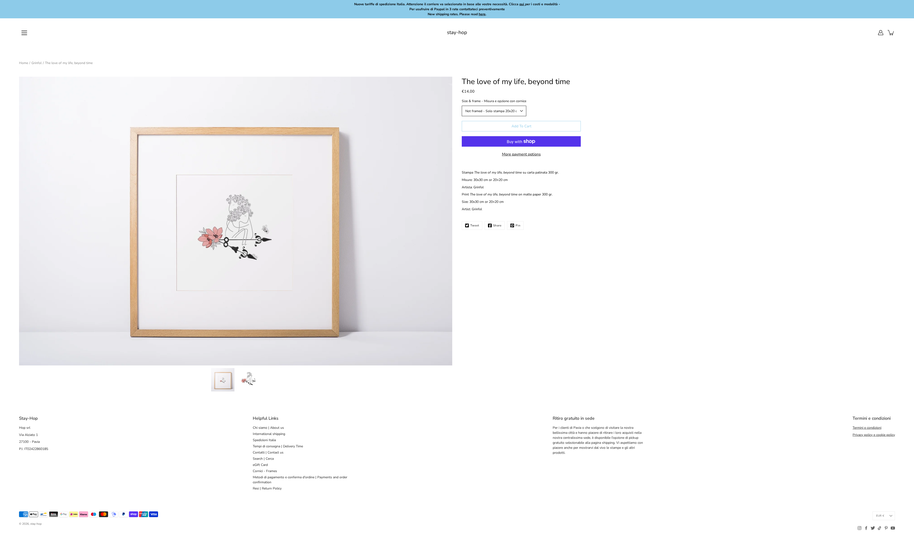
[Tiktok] (879, 528)
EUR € (880, 516)
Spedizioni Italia (264, 440)
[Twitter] (873, 528)
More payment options (521, 154)
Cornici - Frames (265, 471)
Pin (518, 225)
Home (23, 63)
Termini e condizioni (867, 427)
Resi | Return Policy (267, 488)
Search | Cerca (263, 458)
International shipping (269, 434)
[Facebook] (866, 528)
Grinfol (36, 63)
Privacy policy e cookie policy (874, 435)
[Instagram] (859, 528)
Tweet (474, 225)
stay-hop (457, 32)
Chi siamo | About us (268, 427)
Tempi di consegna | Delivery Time (278, 446)
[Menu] (24, 33)
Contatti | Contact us (268, 452)
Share (497, 225)
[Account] (880, 32)
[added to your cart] (891, 32)
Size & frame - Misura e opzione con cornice (494, 101)
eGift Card (260, 465)
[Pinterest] (886, 528)
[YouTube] (893, 528)
